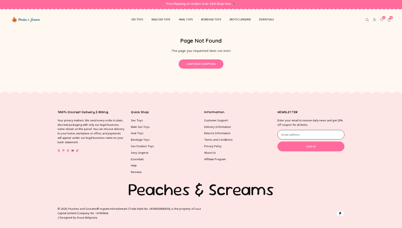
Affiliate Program (215, 159)
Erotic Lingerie (240, 19)
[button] (389, 19)
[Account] (374, 19)
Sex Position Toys (142, 146)
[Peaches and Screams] (26, 19)
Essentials (266, 19)
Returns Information (217, 133)
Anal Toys (186, 19)
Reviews (136, 172)
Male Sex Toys (140, 127)
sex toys (137, 19)
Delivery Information (217, 127)
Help (134, 165)
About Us (210, 153)
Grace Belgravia (87, 217)
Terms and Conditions (218, 140)
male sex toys (161, 19)
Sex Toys (137, 120)
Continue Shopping (201, 64)
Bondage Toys (211, 19)
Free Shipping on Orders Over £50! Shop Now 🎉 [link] (201, 4)
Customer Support (216, 120)
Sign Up (311, 146)
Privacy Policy (213, 146)
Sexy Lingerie (139, 153)
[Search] (367, 19)
